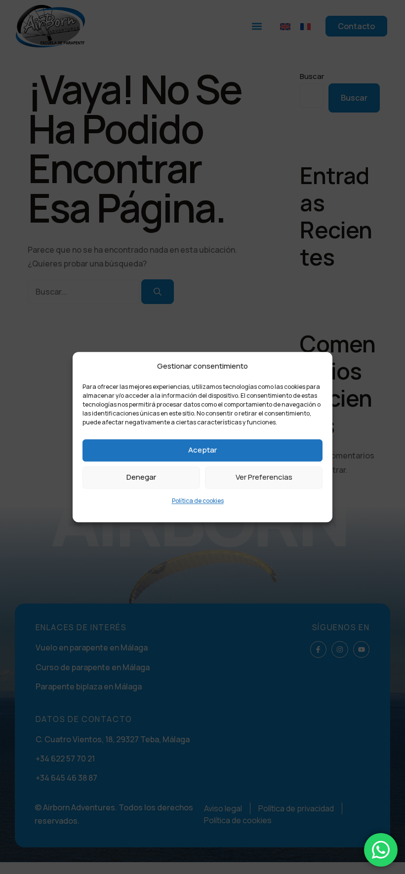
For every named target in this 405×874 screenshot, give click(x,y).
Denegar (141, 477)
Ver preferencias (264, 477)
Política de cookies (198, 500)
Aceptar (202, 450)
